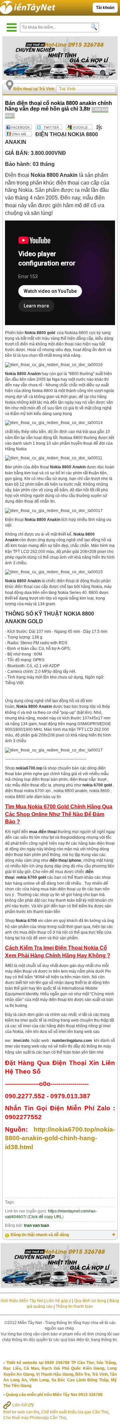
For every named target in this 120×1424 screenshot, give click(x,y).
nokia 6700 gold (31, 877)
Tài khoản (105, 7)
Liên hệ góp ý (58, 1300)
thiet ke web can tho (21, 1412)
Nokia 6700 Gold (48, 806)
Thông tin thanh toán (74, 1306)
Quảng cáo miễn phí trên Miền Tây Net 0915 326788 (54, 1394)
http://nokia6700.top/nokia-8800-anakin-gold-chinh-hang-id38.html (60, 1138)
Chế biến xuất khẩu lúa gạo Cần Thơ (74, 1412)
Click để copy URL (45, 1216)
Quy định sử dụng (90, 1300)
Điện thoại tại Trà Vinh (33, 89)
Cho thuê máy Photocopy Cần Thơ (34, 1417)
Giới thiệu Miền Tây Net (22, 1300)
